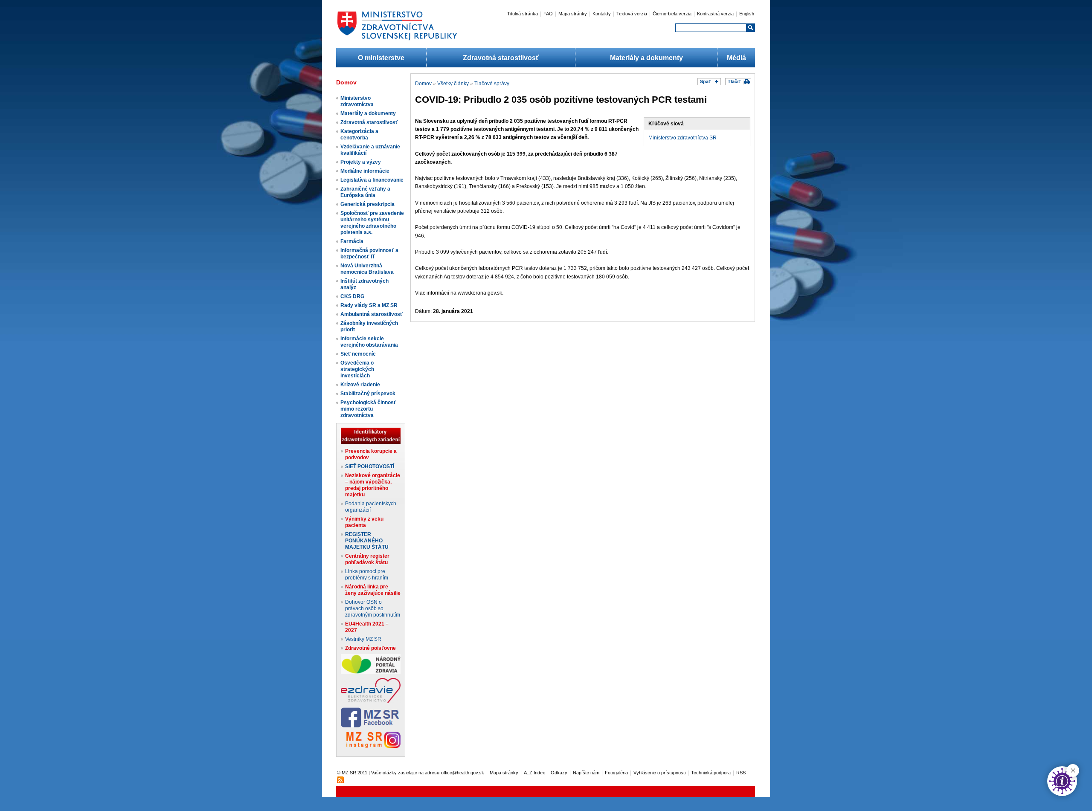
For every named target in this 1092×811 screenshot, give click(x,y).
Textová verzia (631, 13)
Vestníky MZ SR (363, 639)
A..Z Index (534, 772)
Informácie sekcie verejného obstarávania (369, 342)
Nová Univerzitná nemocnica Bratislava (367, 269)
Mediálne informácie (364, 171)
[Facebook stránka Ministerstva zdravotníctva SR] (371, 726)
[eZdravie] (371, 701)
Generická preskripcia (367, 204)
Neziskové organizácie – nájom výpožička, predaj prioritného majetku (372, 485)
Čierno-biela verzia (672, 13)
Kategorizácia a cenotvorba (359, 134)
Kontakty (601, 13)
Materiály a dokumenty (646, 57)
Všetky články (453, 84)
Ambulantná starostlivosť (371, 314)
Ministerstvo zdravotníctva (357, 101)
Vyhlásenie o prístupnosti (659, 772)
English (746, 13)
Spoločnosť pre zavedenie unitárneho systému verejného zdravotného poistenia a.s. (372, 222)
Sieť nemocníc (358, 354)
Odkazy (559, 772)
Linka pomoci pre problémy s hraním (366, 574)
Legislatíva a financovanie (372, 180)
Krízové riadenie (360, 385)
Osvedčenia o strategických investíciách (357, 369)
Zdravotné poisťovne (370, 648)
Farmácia (351, 241)
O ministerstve (381, 57)
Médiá (736, 57)
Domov (423, 84)
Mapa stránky (572, 13)
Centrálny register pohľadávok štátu (367, 559)
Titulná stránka (522, 13)
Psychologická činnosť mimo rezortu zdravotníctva (368, 409)
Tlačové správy (491, 84)
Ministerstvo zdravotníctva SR (682, 138)
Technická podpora (711, 772)
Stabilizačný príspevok (367, 394)
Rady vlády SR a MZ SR (369, 305)
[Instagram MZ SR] (371, 746)
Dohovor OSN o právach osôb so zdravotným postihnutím (372, 608)
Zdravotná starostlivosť (501, 57)
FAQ (548, 13)
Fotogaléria (616, 772)
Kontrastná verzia (715, 13)
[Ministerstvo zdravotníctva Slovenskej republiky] (397, 40)
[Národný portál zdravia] (371, 672)
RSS (741, 772)
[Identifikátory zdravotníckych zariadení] (371, 442)
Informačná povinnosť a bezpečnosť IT (369, 253)
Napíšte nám (586, 772)
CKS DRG (352, 296)
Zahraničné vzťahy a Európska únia (365, 192)
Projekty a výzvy (360, 162)
